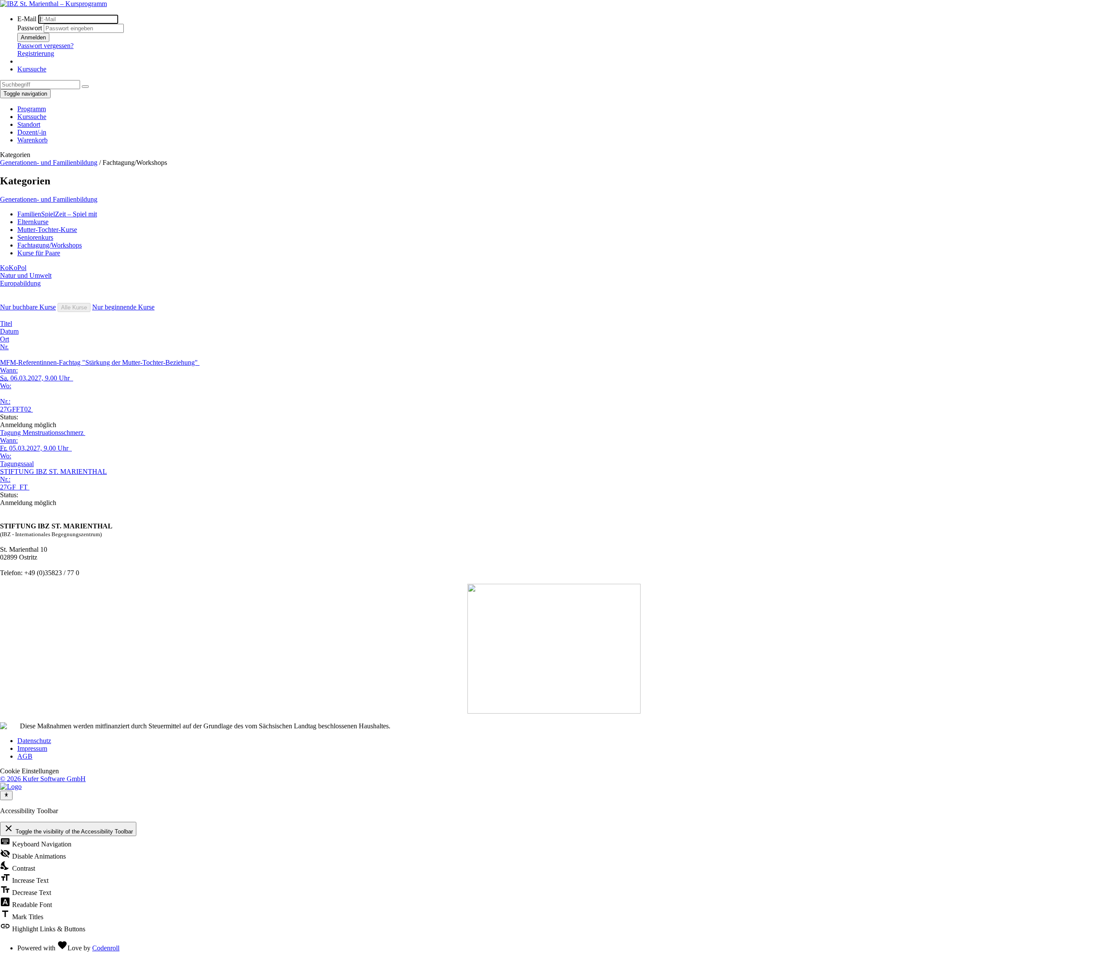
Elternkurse (32, 221)
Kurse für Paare (38, 253)
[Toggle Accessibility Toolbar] (6, 795)
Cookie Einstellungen (29, 771)
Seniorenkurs (35, 237)
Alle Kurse (74, 307)
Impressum (32, 748)
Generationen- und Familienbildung (48, 162)
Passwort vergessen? (45, 45)
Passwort (29, 28)
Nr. (4, 347)
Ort (4, 339)
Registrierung (35, 53)
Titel (6, 323)
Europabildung (20, 283)
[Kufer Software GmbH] (11, 786)
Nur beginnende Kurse (123, 307)
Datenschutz (34, 740)
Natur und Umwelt (26, 275)
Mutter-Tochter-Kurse (47, 229)
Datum (9, 331)
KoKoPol (13, 267)
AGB (24, 756)
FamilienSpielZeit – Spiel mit (57, 214)
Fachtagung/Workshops (49, 245)
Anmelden (33, 37)
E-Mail (26, 19)
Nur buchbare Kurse (28, 307)
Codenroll (105, 948)
